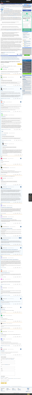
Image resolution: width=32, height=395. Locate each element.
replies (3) (3, 111)
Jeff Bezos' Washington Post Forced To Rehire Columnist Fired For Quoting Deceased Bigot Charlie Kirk (27, 89)
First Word (5, 378)
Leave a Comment (6, 54)
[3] (1, 100)
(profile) (8, 167)
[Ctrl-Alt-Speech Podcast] (27, 14)
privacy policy (28, 11)
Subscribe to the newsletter (5, 364)
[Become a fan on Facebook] (26, 4)
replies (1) (2, 254)
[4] (2, 113)
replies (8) (2, 73)
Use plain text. (6, 377)
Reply (5, 73)
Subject (1, 368)
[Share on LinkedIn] (21, 54)
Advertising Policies (8, 389)
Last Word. (9, 378)
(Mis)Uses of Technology (2, 12)
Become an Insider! (27, 73)
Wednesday (24, 79)
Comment (2, 370)
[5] (2, 131)
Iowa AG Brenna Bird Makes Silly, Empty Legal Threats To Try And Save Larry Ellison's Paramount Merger (27, 77)
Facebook (2, 389)
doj (5, 52)
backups (4, 52)
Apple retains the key (6, 12)
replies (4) (2, 98)
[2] (1, 75)
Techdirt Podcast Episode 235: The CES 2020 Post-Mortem (17, 5)
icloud (12, 52)
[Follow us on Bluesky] (24, 4)
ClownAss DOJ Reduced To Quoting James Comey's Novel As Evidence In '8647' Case (9, 56)
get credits (14, 378)
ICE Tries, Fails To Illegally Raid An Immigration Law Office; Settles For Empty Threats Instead (27, 46)
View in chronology (8, 73)
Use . (3, 377)
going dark (10, 52)
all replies (6, 67)
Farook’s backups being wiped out (11, 15)
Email (1, 362)
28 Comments (2, 54)
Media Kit (13, 389)
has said (3, 18)
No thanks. (12, 378)
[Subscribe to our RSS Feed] (27, 4)
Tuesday (23, 90)
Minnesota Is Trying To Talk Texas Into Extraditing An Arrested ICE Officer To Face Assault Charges (10, 59)
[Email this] (18, 54)
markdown (3, 377)
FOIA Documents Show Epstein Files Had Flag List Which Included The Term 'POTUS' (9, 57)
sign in (16, 378)
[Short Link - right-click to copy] (17, 54)
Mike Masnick (11, 9)
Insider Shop (19, 389)
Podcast (2, 390)
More (23, 94)
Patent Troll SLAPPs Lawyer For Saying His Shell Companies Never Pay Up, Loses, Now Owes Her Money (27, 93)
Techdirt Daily (6, 364)
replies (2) (3, 129)
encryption (7, 52)
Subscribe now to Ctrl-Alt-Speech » (27, 30)
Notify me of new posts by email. (4, 381)
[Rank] (23, 43)
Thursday (23, 76)
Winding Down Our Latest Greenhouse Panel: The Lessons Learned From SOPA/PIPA (26, 34)
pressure (14, 52)
